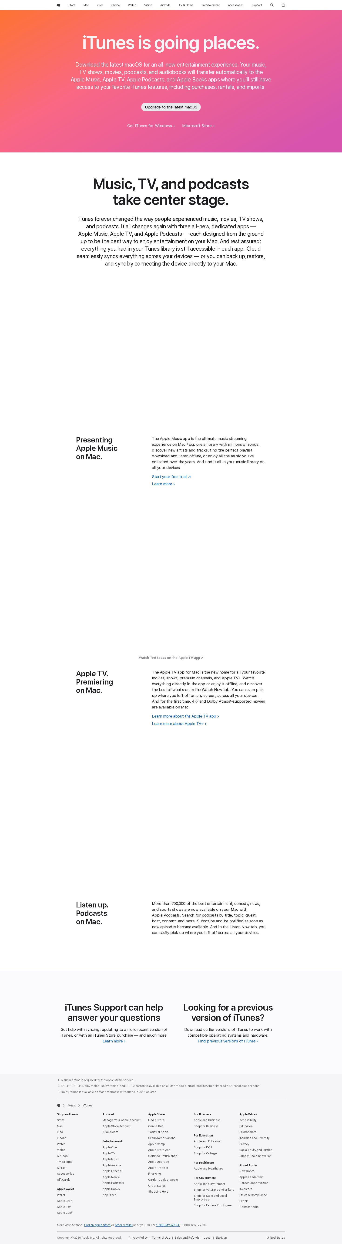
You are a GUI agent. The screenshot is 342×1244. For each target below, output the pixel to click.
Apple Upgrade (158, 1161)
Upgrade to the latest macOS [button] (171, 107)
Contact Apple (248, 1207)
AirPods (62, 1156)
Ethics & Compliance (253, 1195)
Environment (247, 1132)
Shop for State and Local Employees (210, 1197)
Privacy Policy (138, 1237)
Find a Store (156, 1120)
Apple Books (111, 1189)
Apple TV (109, 1153)
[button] (271, 5)
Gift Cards (63, 1179)
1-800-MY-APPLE (168, 1225)
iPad (60, 1132)
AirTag (61, 1168)
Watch (61, 1144)
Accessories (65, 1173)
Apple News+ (112, 1177)
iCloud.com (110, 1132)
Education (246, 1126)
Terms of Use (161, 1237)
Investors (245, 1189)
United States (276, 1237)
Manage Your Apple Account (122, 1120)
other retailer (124, 1225)
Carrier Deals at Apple (163, 1179)
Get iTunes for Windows (149, 125)
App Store (109, 1195)
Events (243, 1201)
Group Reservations (161, 1138)
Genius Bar (155, 1126)
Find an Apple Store (97, 1225)
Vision (61, 1150)
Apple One (110, 1147)
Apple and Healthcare (208, 1168)
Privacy (244, 1144)
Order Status (157, 1185)
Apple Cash (65, 1212)
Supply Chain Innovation (255, 1156)
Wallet (61, 1195)
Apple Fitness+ (113, 1171)
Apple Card (64, 1201)
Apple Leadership (251, 1177)
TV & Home (65, 1161)
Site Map (221, 1237)
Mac (60, 1126)
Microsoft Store (197, 125)
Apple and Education (207, 1141)
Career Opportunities (253, 1183)
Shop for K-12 (203, 1147)
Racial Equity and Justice (255, 1150)
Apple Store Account (117, 1126)
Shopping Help (158, 1191)
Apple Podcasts (113, 1183)
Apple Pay (64, 1207)
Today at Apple (158, 1132)
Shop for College (205, 1153)
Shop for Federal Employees (213, 1205)
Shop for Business (206, 1126)
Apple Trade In (158, 1168)
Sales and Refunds (187, 1237)
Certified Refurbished (162, 1156)
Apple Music (111, 1159)
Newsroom (246, 1171)
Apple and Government (209, 1184)
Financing (154, 1173)
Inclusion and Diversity (254, 1138)
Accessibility (247, 1120)
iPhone (61, 1138)
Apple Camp (156, 1144)
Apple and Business (207, 1120)
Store (60, 1120)
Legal (207, 1237)
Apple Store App (159, 1150)
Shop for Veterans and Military (214, 1189)
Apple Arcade (112, 1165)
